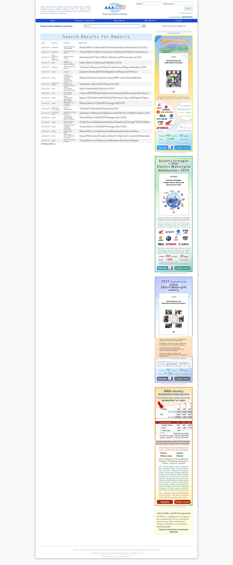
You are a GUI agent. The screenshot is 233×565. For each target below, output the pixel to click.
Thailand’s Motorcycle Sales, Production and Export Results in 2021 (113, 67)
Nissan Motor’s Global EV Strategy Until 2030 (102, 103)
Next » (53, 144)
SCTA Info (150, 550)
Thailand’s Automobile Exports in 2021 (99, 108)
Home (52, 21)
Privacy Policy (104, 550)
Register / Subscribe (84, 21)
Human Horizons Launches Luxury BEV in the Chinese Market (110, 77)
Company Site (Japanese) (135, 550)
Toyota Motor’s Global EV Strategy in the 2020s (103, 126)
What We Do (119, 21)
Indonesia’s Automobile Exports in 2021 (99, 84)
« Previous (45, 144)
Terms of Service (90, 550)
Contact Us (77, 550)
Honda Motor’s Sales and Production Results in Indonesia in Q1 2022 (113, 47)
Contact (179, 21)
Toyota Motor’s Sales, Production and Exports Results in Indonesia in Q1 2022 (118, 51)
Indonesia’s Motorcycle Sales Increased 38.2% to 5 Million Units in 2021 (115, 113)
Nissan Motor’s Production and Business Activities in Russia (109, 131)
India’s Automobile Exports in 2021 (97, 88)
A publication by (175, 17)
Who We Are (150, 21)
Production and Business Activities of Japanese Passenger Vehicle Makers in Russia (120, 122)
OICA (157, 550)
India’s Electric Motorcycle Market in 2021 (101, 62)
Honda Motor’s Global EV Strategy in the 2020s (103, 117)
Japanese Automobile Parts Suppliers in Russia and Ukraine (108, 71)
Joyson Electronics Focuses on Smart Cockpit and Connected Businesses (115, 135)
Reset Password (186, 13)
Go (144, 26)
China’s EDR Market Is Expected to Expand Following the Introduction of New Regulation (124, 93)
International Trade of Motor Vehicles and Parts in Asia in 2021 (110, 57)
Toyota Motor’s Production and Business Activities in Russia (109, 140)
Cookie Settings (117, 550)
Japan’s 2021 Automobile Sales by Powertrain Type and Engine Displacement (117, 97)
